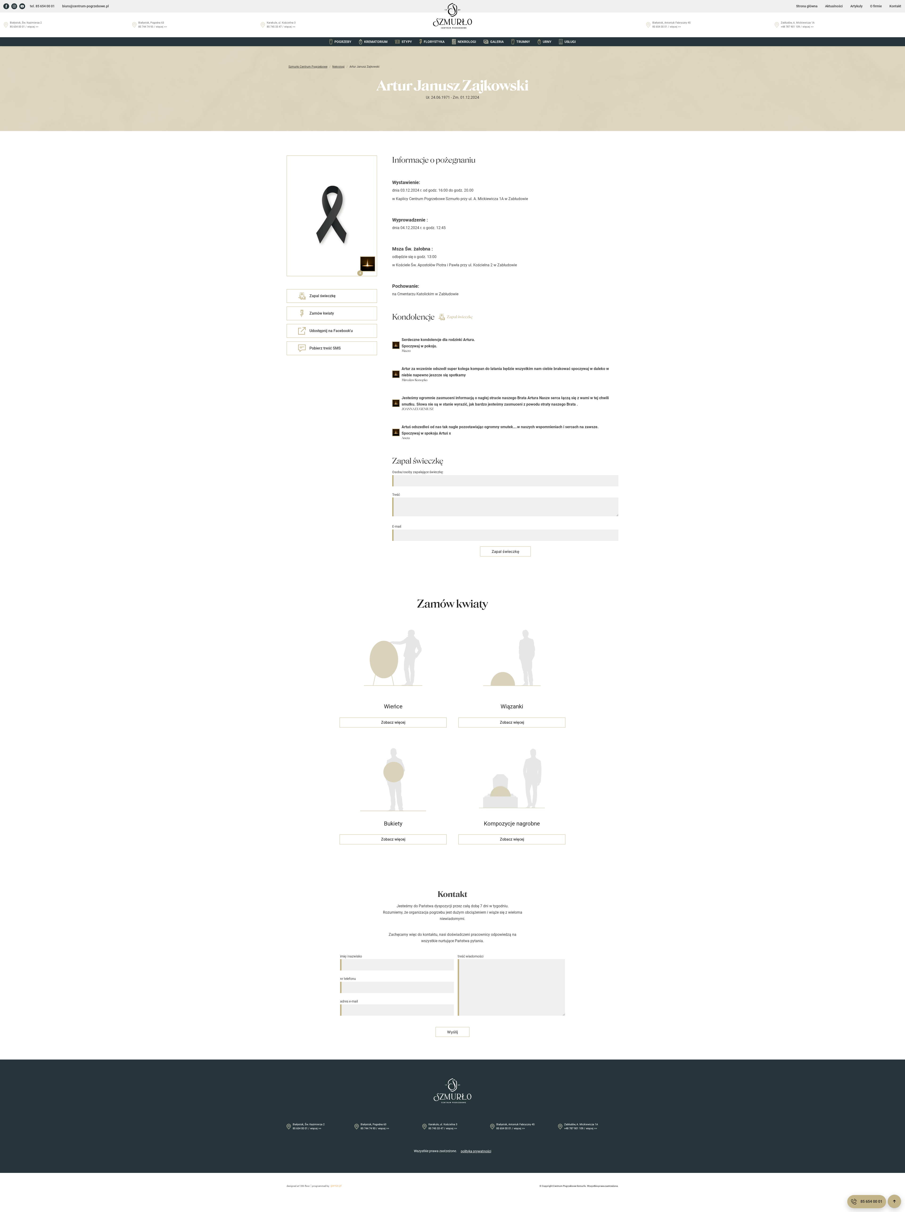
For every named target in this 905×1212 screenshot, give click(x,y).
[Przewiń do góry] (894, 1201)
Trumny (523, 42)
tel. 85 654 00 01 (42, 6)
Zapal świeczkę (460, 317)
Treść (396, 495)
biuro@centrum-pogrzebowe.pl (85, 6)
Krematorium (375, 42)
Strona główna (807, 6)
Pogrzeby (342, 42)
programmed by (320, 1186)
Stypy (407, 42)
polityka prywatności (476, 1151)
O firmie (876, 6)
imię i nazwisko (351, 956)
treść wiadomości (470, 956)
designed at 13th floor (298, 1186)
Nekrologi (467, 42)
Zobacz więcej (393, 722)
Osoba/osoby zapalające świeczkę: (417, 472)
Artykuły (856, 6)
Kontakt (895, 6)
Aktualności (834, 6)
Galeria (497, 42)
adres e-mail (349, 1001)
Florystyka (434, 42)
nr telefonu (348, 979)
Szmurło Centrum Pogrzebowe (307, 66)
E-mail (396, 526)
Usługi (570, 42)
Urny (547, 42)
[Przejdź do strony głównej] (452, 16)
